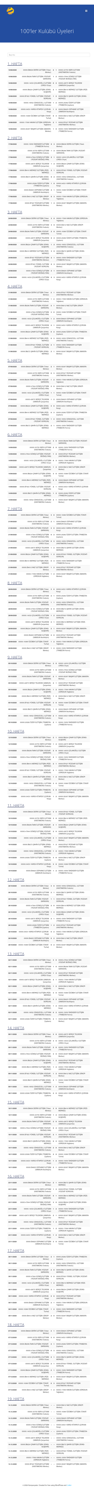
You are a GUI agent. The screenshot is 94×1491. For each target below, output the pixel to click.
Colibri (69, 1485)
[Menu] (86, 11)
